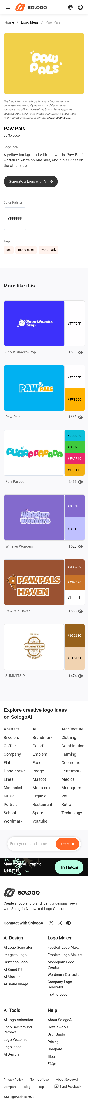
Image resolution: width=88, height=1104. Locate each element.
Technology (71, 812)
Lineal (9, 779)
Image (38, 771)
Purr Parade (14, 481)
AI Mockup (12, 977)
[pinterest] (68, 923)
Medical (68, 779)
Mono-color (42, 787)
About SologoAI (60, 1020)
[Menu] (8, 7)
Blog (51, 1056)
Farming (68, 754)
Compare (55, 1049)
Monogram (71, 787)
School (10, 812)
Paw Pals (12, 417)
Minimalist (13, 787)
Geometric (70, 762)
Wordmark (13, 821)
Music (9, 796)
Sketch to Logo (16, 962)
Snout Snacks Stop (20, 352)
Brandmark (42, 737)
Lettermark (71, 771)
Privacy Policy (13, 1079)
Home (9, 22)
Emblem (39, 754)
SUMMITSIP (15, 676)
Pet (64, 796)
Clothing (68, 737)
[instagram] (60, 923)
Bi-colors (11, 737)
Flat (7, 762)
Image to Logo (15, 955)
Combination (72, 745)
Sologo (32, 7)
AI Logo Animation (18, 1020)
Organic (39, 796)
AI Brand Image (16, 984)
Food (37, 762)
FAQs (52, 1064)
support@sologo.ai (58, 117)
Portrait (10, 804)
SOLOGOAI (26, 892)
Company (12, 754)
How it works (58, 1027)
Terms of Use (39, 1079)
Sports (38, 812)
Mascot (39, 779)
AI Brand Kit (13, 969)
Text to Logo (57, 994)
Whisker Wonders (19, 546)
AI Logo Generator (18, 947)
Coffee (10, 745)
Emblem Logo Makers (65, 955)
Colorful (39, 745)
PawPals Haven (17, 611)
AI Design (11, 1054)
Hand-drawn (15, 771)
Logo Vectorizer (16, 1039)
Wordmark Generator (64, 974)
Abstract (11, 729)
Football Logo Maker (64, 947)
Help (41, 1087)
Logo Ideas (30, 22)
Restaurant (42, 804)
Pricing (53, 1042)
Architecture (72, 729)
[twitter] (51, 923)
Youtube (39, 821)
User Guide (56, 1034)
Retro (66, 804)
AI (34, 729)
